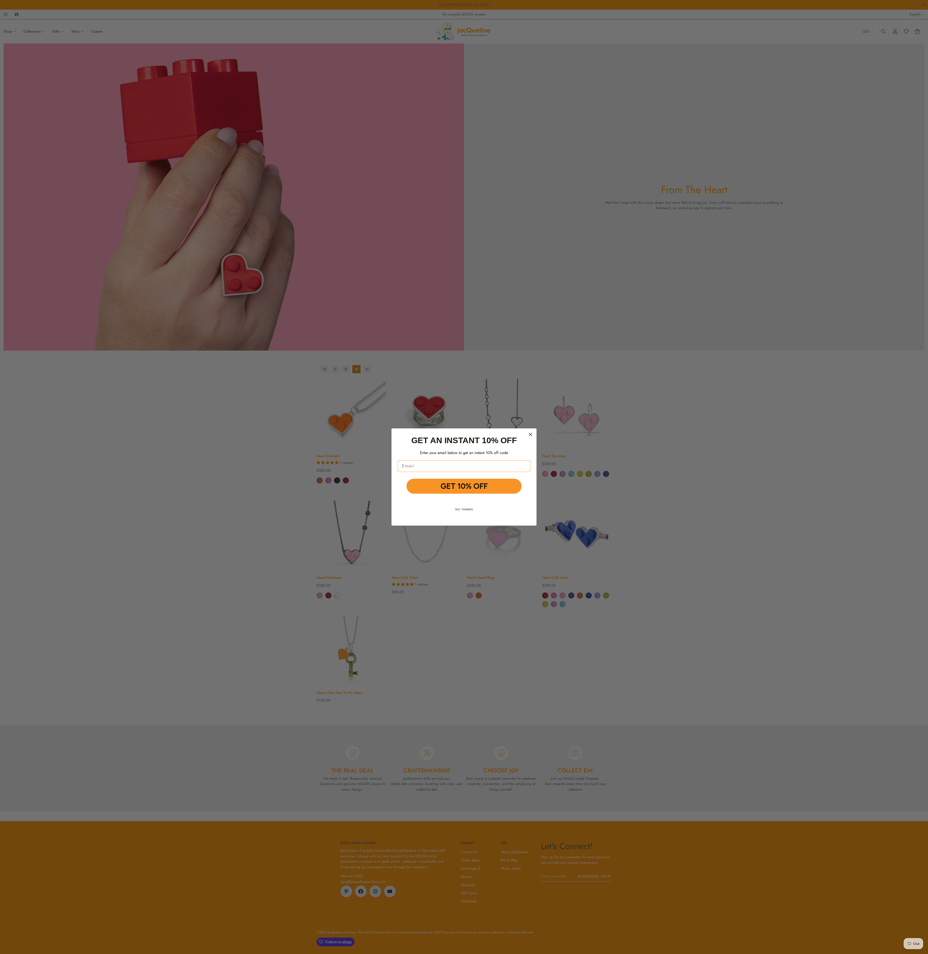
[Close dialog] (530, 434)
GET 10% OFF (464, 486)
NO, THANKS (464, 509)
